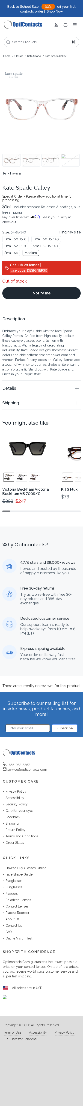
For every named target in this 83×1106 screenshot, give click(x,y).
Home (6, 56)
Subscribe (64, 728)
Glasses (19, 56)
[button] (41, 318)
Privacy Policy (64, 1032)
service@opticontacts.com (27, 769)
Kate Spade (34, 56)
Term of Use (12, 1032)
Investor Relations (24, 1039)
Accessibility (38, 1032)
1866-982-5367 (18, 765)
